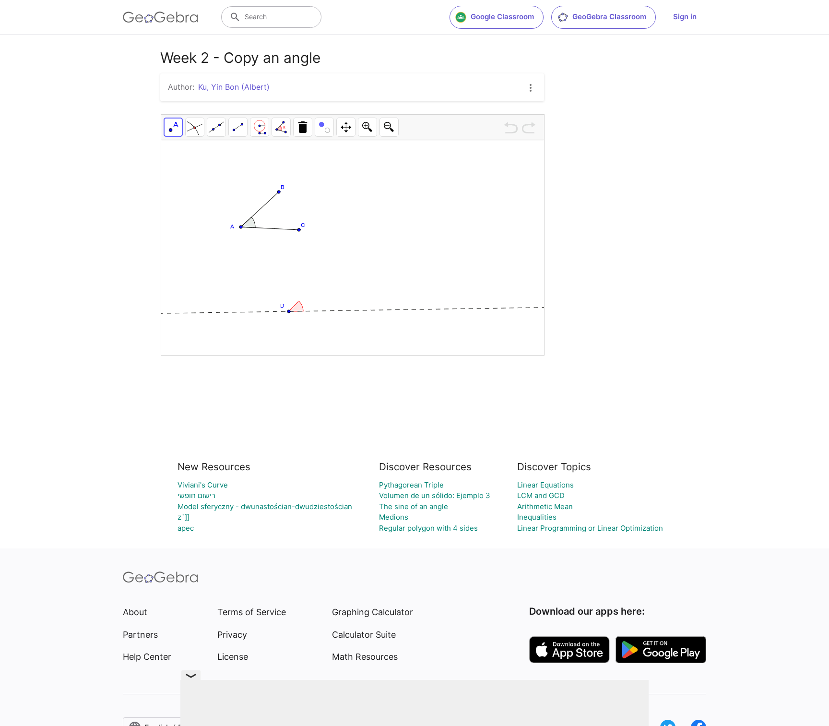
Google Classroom (502, 16)
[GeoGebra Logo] (160, 17)
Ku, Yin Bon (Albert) (234, 87)
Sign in (685, 16)
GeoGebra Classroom (609, 16)
